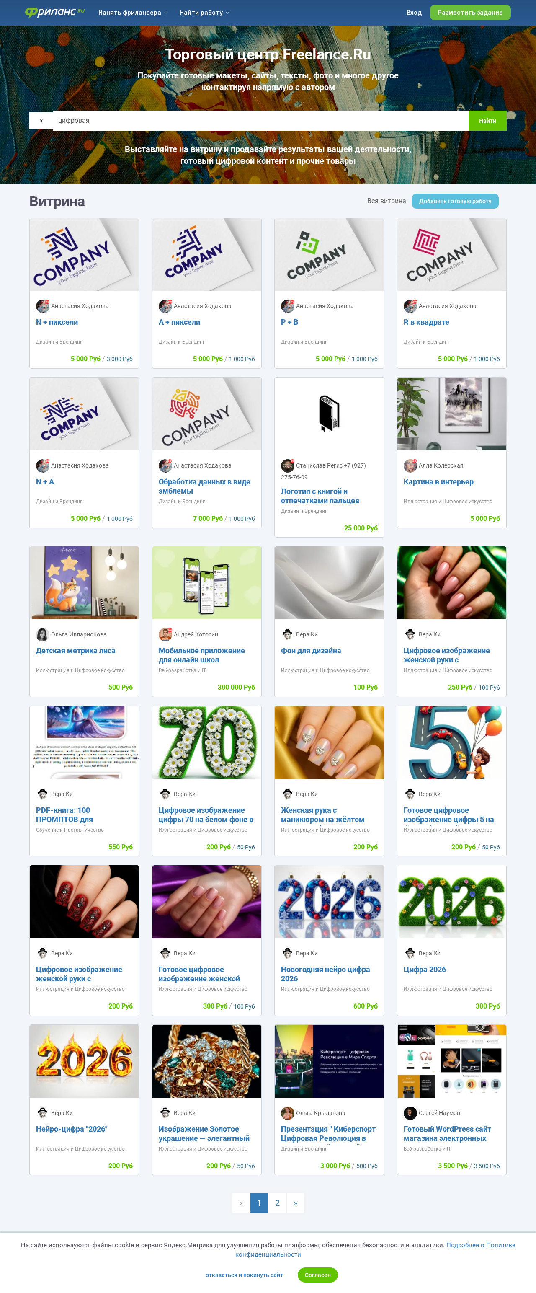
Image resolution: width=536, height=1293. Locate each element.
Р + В (290, 322)
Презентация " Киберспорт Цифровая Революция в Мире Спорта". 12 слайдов (328, 1138)
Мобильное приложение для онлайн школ (202, 655)
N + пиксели (57, 322)
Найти (487, 120)
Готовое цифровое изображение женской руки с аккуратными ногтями (199, 983)
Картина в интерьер (439, 481)
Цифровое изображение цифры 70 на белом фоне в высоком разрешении (206, 819)
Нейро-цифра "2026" (72, 1129)
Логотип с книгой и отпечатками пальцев (320, 496)
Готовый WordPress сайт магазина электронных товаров (447, 1138)
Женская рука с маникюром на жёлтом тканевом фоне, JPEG (323, 819)
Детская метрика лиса (76, 650)
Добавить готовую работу (455, 201)
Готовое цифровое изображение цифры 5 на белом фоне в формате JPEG (449, 824)
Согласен (318, 1275)
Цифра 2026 (425, 969)
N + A (45, 481)
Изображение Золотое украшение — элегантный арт (204, 1138)
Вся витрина (386, 201)
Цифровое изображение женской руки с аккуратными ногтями (447, 659)
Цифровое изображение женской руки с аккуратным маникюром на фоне (81, 983)
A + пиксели (179, 322)
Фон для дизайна (311, 650)
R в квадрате (426, 322)
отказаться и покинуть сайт (244, 1275)
